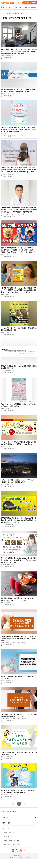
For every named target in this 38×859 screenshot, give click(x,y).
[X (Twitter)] (17, 850)
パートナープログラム (10, 832)
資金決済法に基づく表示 (11, 845)
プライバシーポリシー (10, 840)
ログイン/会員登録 (30, 2)
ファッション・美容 (29, 7)
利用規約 (5, 836)
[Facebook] (13, 850)
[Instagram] (21, 850)
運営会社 (5, 828)
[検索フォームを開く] (19, 2)
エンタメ (8, 7)
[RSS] (25, 850)
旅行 (20, 7)
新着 (2, 7)
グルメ (15, 7)
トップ (4, 13)
